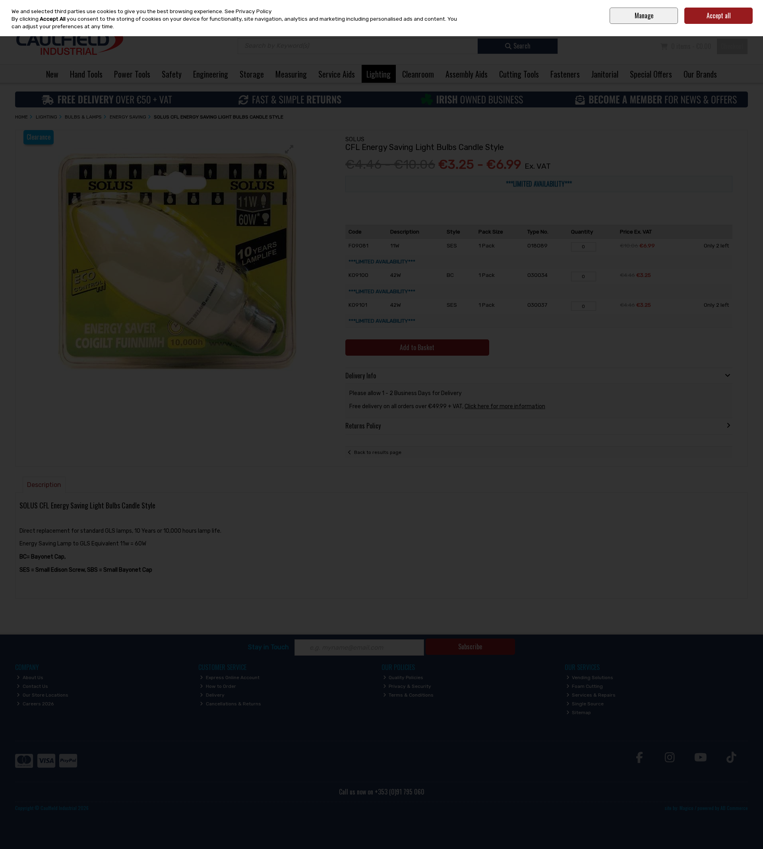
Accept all (719, 15)
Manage (644, 15)
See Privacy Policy (248, 11)
